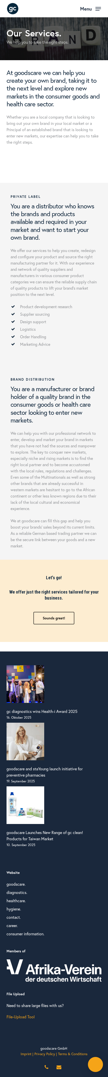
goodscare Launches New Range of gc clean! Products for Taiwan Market (45, 835)
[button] (90, 8)
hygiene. (14, 909)
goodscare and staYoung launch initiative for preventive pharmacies (45, 772)
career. (12, 925)
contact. (14, 917)
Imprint (26, 1053)
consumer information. (25, 933)
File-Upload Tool (21, 1016)
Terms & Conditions (72, 1053)
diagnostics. (17, 892)
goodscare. (16, 884)
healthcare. (16, 900)
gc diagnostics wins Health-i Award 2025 (42, 711)
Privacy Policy (44, 1053)
